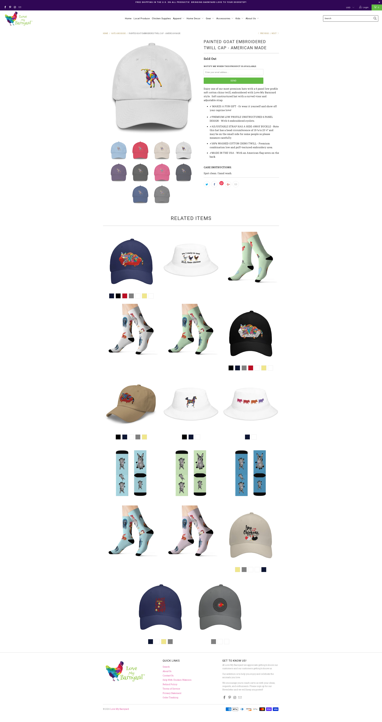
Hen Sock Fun (250, 260)
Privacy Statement (172, 693)
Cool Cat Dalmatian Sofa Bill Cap (250, 333)
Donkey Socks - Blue (250, 473)
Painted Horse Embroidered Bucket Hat (191, 404)
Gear (209, 18)
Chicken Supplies (161, 18)
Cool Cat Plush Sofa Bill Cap (131, 261)
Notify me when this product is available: (230, 66)
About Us (251, 18)
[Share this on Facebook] (214, 184)
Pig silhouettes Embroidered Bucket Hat (250, 404)
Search (166, 666)
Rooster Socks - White (131, 332)
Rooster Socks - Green (191, 332)
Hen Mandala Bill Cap (220, 607)
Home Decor (194, 18)
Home (128, 18)
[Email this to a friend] (236, 184)
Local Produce (142, 18)
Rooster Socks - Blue (131, 533)
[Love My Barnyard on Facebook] (5, 7)
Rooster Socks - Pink (191, 533)
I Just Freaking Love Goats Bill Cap (160, 607)
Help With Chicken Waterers (177, 679)
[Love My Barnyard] (32, 18)
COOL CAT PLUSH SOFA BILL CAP (131, 404)
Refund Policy (170, 684)
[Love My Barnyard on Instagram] (14, 7)
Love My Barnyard (119, 709)
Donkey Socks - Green (191, 473)
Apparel (177, 18)
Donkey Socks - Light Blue (131, 473)
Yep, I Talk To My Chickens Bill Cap (250, 535)
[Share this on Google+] (228, 184)
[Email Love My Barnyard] (19, 7)
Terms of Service (171, 688)
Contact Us (168, 675)
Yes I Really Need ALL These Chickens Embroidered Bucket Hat (191, 260)
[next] (195, 87)
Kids (238, 18)
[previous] (108, 87)
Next (274, 33)
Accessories (223, 18)
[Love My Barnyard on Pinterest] (10, 7)
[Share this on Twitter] (207, 184)
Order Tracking (170, 697)
